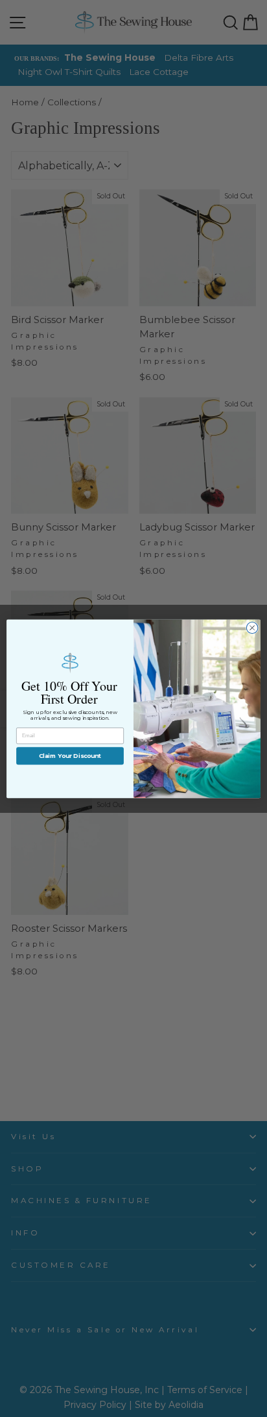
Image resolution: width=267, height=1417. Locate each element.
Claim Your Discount (70, 755)
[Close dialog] (252, 627)
